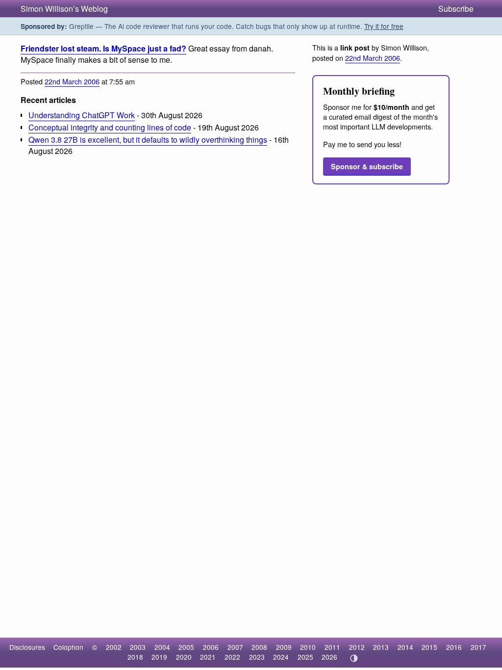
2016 (454, 647)
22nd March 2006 (72, 81)
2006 (211, 647)
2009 (284, 647)
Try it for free (383, 26)
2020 (184, 657)
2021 (208, 657)
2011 (332, 647)
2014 (405, 647)
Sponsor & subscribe (367, 166)
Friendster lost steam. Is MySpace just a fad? (103, 48)
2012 (357, 647)
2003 (138, 647)
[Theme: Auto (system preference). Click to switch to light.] (353, 658)
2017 (478, 647)
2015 (429, 647)
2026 (329, 657)
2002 (114, 647)
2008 (259, 647)
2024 (281, 657)
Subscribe (456, 8)
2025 (305, 657)
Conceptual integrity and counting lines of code (109, 127)
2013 (381, 647)
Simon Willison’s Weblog (64, 8)
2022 (232, 657)
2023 (257, 657)
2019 (159, 657)
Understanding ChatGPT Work (81, 115)
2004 (162, 647)
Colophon (68, 647)
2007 (235, 647)
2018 (135, 657)
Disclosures (27, 647)
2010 (308, 647)
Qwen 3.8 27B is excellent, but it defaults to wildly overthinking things (147, 139)
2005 (186, 647)
